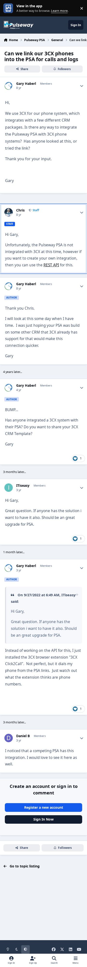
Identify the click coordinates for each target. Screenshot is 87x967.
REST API (51, 265)
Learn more (9, 8)
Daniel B (23, 736)
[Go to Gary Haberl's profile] (8, 85)
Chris (20, 210)
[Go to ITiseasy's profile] (8, 487)
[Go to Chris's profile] (8, 212)
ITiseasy (22, 485)
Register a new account (43, 807)
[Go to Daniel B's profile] (8, 738)
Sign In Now (43, 819)
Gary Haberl (26, 83)
